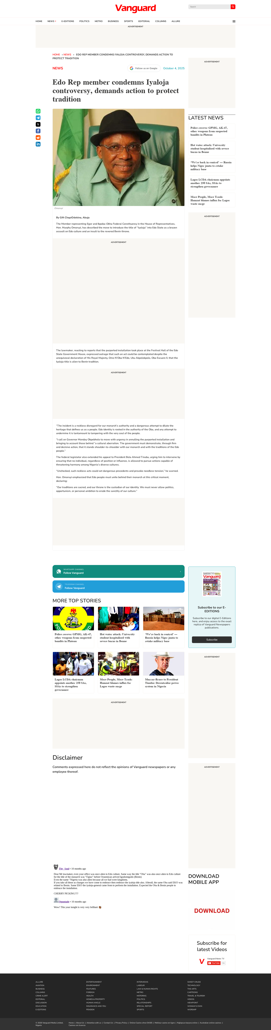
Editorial (144, 21)
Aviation (40, 985)
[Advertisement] (118, 291)
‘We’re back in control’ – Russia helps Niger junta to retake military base (211, 165)
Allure (39, 982)
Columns (160, 21)
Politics (84, 21)
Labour (141, 985)
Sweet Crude (194, 982)
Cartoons (192, 992)
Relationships (144, 1002)
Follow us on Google (146, 68)
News (51, 21)
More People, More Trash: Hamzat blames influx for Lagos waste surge (210, 200)
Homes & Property (95, 999)
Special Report (144, 1006)
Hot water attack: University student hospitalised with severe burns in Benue (210, 148)
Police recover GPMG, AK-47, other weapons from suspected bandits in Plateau (209, 131)
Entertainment (94, 982)
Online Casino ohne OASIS (141, 1023)
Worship (191, 1009)
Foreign (90, 992)
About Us (80, 1023)
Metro (99, 21)
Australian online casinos (210, 1023)
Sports (128, 21)
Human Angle (93, 1002)
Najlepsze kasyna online (187, 1023)
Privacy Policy (121, 1023)
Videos (190, 999)
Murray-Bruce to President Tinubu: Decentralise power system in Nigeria (162, 682)
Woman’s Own (194, 1006)
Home (39, 21)
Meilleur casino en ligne (165, 1023)
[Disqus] (119, 822)
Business (113, 21)
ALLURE (176, 21)
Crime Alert (42, 996)
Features (91, 989)
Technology (193, 985)
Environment (93, 985)
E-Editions (41, 1009)
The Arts (191, 989)
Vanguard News (135, 8)
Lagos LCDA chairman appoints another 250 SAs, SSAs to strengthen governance (210, 182)
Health (89, 996)
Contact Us (108, 1023)
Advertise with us (94, 1023)
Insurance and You (96, 1006)
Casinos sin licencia (77, 1025)
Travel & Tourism (196, 996)
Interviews (142, 982)
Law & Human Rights (147, 989)
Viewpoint (192, 1002)
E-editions (67, 21)
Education (41, 1006)
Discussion (41, 1002)
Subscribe (212, 639)
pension (90, 1009)
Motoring (141, 996)
